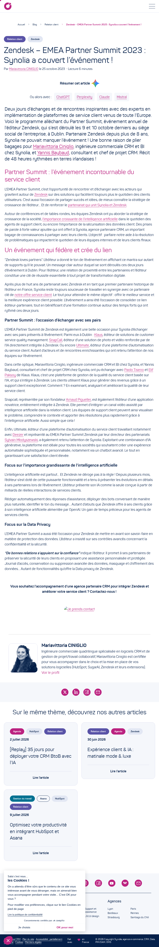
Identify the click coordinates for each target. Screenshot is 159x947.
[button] (8, 940)
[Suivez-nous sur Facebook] (98, 883)
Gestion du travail (22, 798)
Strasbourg (114, 917)
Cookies (19, 942)
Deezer (18, 435)
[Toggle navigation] (152, 6)
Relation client (51, 24)
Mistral (122, 97)
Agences (114, 901)
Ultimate (82, 345)
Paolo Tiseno (134, 370)
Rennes (134, 913)
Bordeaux (113, 913)
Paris (133, 908)
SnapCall (55, 340)
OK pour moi (65, 927)
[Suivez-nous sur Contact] (138, 883)
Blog (35, 24)
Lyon (110, 908)
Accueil (21, 24)
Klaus (98, 335)
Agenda (17, 731)
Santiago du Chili (139, 917)
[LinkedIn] (76, 692)
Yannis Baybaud (53, 153)
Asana (43, 798)
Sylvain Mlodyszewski (21, 440)
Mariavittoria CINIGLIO (23, 69)
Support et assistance (91, 910)
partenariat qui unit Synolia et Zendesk (97, 205)
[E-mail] (98, 692)
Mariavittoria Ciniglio (53, 146)
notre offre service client (33, 295)
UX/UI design (92, 916)
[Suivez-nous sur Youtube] (112, 883)
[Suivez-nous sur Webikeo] (125, 883)
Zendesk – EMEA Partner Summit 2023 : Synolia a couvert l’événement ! (103, 24)
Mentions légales (33, 942)
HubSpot (34, 731)
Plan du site (28, 939)
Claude (104, 97)
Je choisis (24, 927)
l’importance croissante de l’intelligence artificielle (80, 219)
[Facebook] (87, 692)
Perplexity (84, 97)
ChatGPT (63, 97)
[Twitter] (65, 692)
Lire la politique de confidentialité (25, 914)
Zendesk (35, 39)
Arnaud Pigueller (78, 399)
